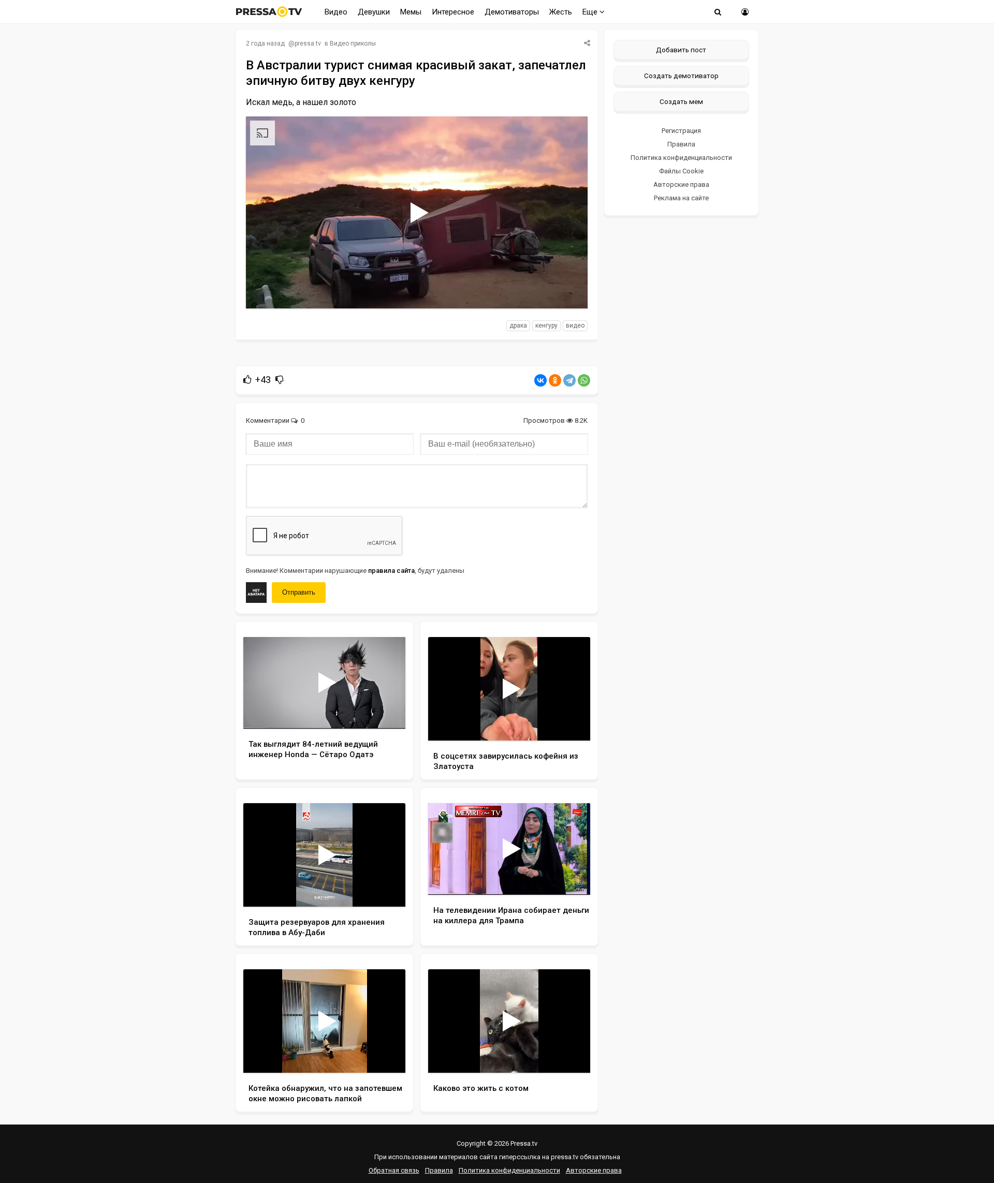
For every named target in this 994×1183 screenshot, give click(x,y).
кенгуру (546, 325)
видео (575, 325)
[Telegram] (569, 380)
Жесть (560, 12)
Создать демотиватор (681, 75)
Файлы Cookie (681, 171)
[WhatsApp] (584, 380)
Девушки (374, 12)
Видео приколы (353, 43)
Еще (591, 12)
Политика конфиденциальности (681, 157)
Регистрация (681, 131)
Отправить (298, 592)
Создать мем (681, 101)
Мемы (410, 12)
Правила (681, 144)
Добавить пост (681, 50)
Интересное (453, 12)
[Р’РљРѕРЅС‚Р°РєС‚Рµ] (540, 380)
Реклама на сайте (681, 198)
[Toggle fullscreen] (567, 290)
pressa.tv (308, 43)
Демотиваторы (512, 12)
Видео (336, 12)
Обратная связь (394, 1170)
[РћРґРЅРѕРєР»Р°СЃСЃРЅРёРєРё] (555, 380)
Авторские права (681, 184)
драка (518, 325)
